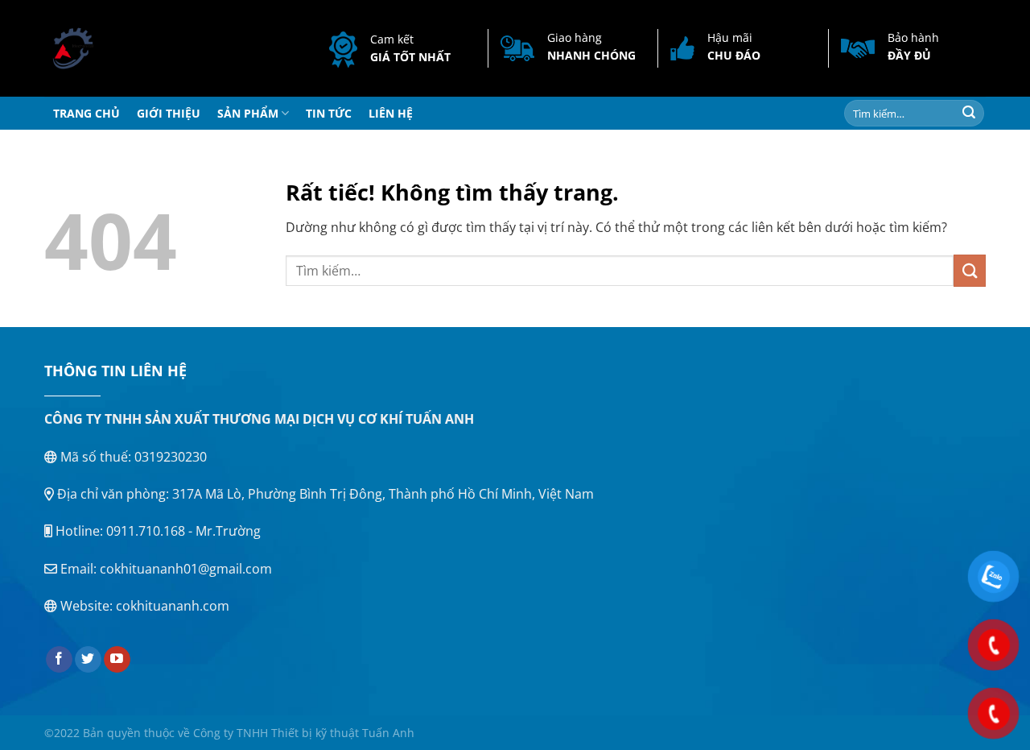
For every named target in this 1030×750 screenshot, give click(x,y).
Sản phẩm (247, 113)
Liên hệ (391, 113)
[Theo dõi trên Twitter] (88, 659)
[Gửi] (969, 113)
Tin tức (329, 113)
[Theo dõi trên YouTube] (117, 659)
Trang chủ (86, 113)
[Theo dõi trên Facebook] (59, 659)
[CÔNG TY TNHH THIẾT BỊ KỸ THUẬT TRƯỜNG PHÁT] (106, 48)
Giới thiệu (168, 113)
